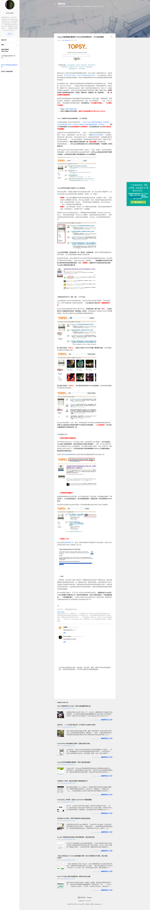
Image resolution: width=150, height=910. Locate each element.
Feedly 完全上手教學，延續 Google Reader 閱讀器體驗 (74, 799)
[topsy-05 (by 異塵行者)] (76, 382)
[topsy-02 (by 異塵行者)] (76, 181)
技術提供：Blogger (86, 897)
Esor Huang (67, 636)
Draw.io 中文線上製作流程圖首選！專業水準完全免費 (73, 876)
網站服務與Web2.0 (71, 609)
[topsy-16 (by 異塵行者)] (76, 569)
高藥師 (65, 627)
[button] (111, 37)
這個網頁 (67, 454)
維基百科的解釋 (97, 135)
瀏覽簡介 (10, 33)
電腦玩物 (61, 4)
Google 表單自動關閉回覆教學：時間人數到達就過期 (73, 762)
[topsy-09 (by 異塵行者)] (76, 344)
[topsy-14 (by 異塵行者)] (76, 485)
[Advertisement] (85, 21)
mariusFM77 (88, 900)
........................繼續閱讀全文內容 (102, 719)
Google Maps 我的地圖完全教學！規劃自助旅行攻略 (73, 743)
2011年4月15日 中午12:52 (77, 636)
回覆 (64, 632)
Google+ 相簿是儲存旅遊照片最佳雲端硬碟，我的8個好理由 (76, 837)
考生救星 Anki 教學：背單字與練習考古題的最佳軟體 (73, 818)
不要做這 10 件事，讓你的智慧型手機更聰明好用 (72, 781)
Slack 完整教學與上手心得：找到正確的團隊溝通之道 (74, 706)
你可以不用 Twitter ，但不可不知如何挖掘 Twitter (79, 75)
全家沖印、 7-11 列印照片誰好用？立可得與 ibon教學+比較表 (76, 725)
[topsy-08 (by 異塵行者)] (76, 419)
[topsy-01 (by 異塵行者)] (76, 69)
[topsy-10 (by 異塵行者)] (76, 531)
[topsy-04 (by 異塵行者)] (76, 248)
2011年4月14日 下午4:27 (73, 627)
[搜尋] (115, 4)
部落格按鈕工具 (69, 542)
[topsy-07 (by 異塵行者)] (76, 289)
